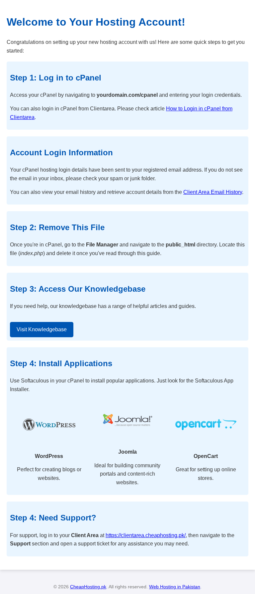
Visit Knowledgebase (42, 329)
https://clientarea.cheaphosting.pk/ (146, 535)
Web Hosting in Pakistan (174, 586)
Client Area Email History (212, 192)
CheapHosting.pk (88, 586)
